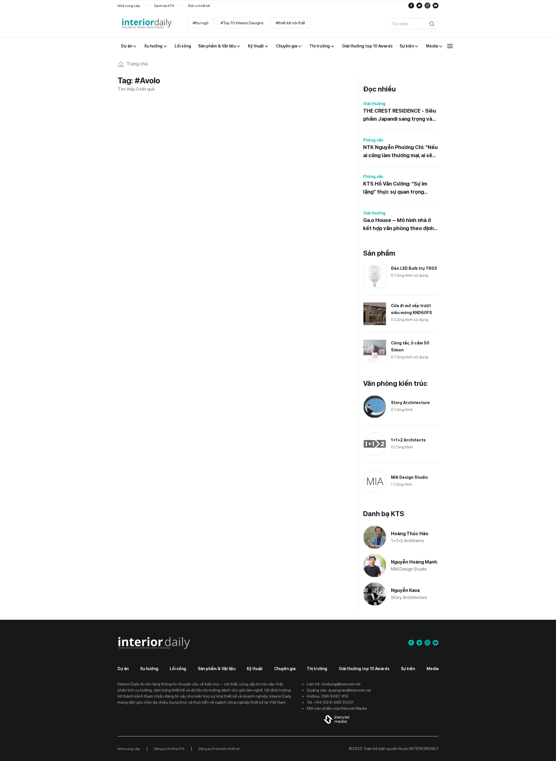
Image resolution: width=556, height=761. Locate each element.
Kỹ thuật (255, 668)
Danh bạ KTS (164, 6)
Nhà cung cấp (129, 6)
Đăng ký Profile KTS (169, 749)
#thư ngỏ (201, 23)
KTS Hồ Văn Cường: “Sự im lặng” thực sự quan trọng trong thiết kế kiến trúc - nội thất (397, 188)
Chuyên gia (284, 668)
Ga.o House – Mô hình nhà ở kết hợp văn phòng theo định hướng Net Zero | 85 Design (398, 224)
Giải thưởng (374, 103)
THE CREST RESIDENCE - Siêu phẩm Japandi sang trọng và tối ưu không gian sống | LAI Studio (399, 115)
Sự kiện (408, 668)
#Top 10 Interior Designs (242, 23)
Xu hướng (149, 668)
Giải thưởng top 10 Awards (364, 668)
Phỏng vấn (373, 140)
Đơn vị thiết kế (199, 6)
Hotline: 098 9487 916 (327, 696)
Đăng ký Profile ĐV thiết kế (219, 749)
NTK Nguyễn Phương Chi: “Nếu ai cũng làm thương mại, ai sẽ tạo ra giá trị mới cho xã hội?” (400, 151)
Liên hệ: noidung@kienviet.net (334, 684)
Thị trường (317, 668)
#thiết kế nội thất (290, 23)
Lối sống (178, 668)
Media (432, 668)
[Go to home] (146, 24)
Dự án (123, 668)
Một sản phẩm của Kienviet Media (337, 708)
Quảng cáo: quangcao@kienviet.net (339, 690)
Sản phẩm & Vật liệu (216, 668)
